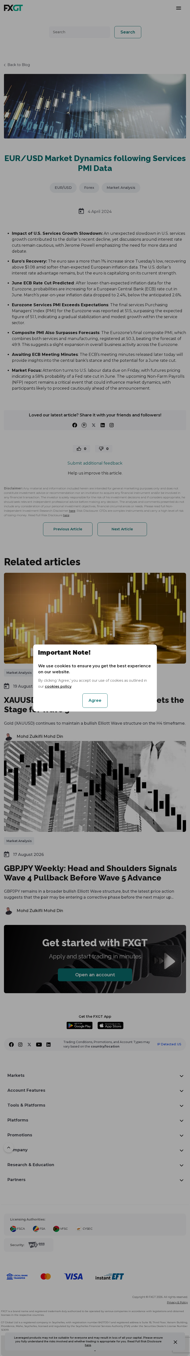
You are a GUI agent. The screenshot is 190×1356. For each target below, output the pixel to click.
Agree (95, 700)
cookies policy (58, 686)
